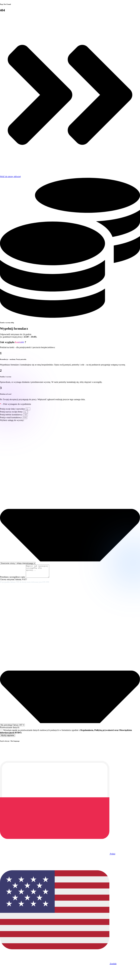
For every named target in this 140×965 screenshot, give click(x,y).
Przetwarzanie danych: (10, 727)
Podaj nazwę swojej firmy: (12, 412)
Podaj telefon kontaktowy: (11, 414)
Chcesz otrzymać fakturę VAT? (24, 580)
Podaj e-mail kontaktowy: (11, 417)
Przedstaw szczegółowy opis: (13, 577)
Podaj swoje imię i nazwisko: (13, 409)
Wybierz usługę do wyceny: (12, 420)
